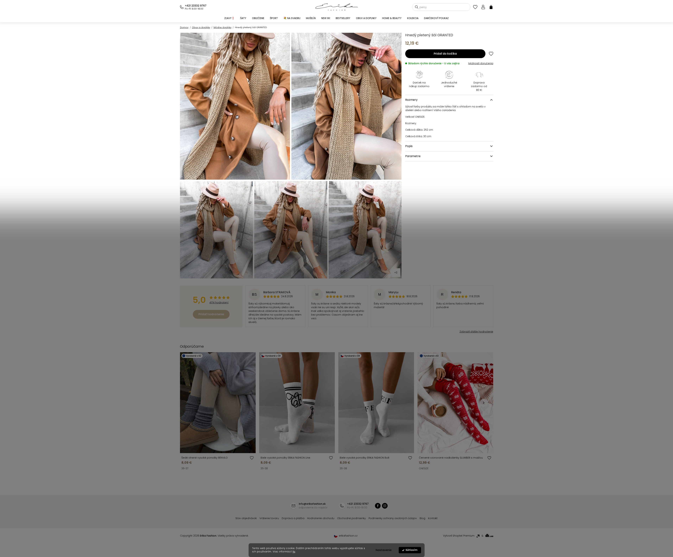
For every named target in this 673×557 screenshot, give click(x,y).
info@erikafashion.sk (312, 504)
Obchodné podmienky (351, 518)
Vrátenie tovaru (269, 518)
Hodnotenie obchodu (320, 518)
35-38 (264, 468)
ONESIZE (423, 468)
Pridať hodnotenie (211, 314)
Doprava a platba (293, 518)
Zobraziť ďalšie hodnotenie (476, 331)
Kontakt (433, 518)
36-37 (184, 468)
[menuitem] (229, 18)
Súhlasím (411, 550)
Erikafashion (378, 506)
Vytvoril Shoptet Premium (459, 535)
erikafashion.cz (385, 506)
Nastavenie (383, 550)
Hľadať (416, 7)
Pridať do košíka (445, 54)
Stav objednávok (246, 518)
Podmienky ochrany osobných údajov (393, 518)
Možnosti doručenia (480, 63)
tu (294, 551)
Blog (422, 518)
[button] (484, 403)
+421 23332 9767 (195, 5)
